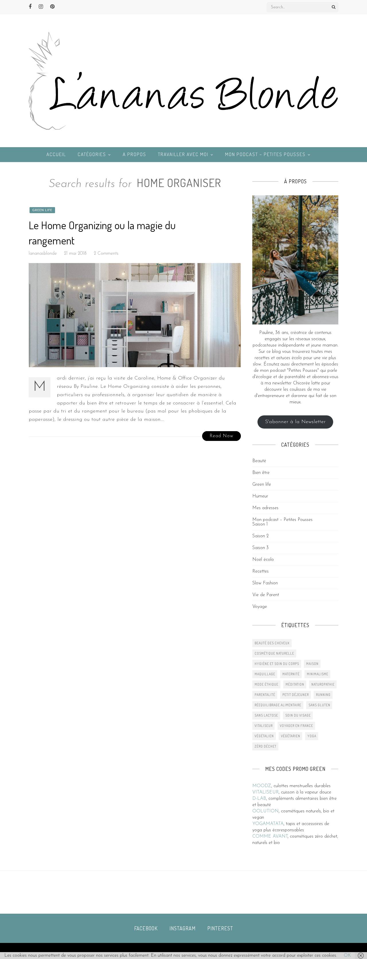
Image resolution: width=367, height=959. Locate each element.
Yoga (311, 736)
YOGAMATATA (268, 824)
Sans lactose (266, 715)
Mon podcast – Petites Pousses (265, 154)
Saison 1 (260, 524)
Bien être (261, 472)
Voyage (259, 606)
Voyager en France (296, 725)
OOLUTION (265, 811)
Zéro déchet (265, 746)
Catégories (92, 154)
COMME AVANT (270, 836)
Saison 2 (260, 536)
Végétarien (290, 736)
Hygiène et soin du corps (277, 664)
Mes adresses (265, 508)
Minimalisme (317, 674)
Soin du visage (298, 715)
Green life (42, 210)
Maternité (291, 674)
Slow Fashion (265, 583)
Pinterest (220, 928)
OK (347, 955)
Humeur (260, 496)
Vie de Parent (265, 595)
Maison (312, 664)
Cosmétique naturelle (274, 653)
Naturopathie (323, 684)
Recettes (260, 571)
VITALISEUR (265, 792)
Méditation (295, 684)
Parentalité (265, 694)
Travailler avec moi (183, 154)
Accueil (56, 154)
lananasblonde (43, 253)
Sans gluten (319, 705)
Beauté (259, 461)
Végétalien (264, 736)
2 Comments (106, 253)
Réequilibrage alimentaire (278, 705)
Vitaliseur (264, 725)
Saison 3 (260, 548)
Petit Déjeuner (295, 694)
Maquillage (265, 674)
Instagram (182, 928)
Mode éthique (266, 684)
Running (323, 694)
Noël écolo (263, 559)
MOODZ (261, 786)
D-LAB (259, 798)
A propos (134, 154)
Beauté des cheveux (272, 643)
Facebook (146, 928)
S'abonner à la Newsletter (295, 422)
